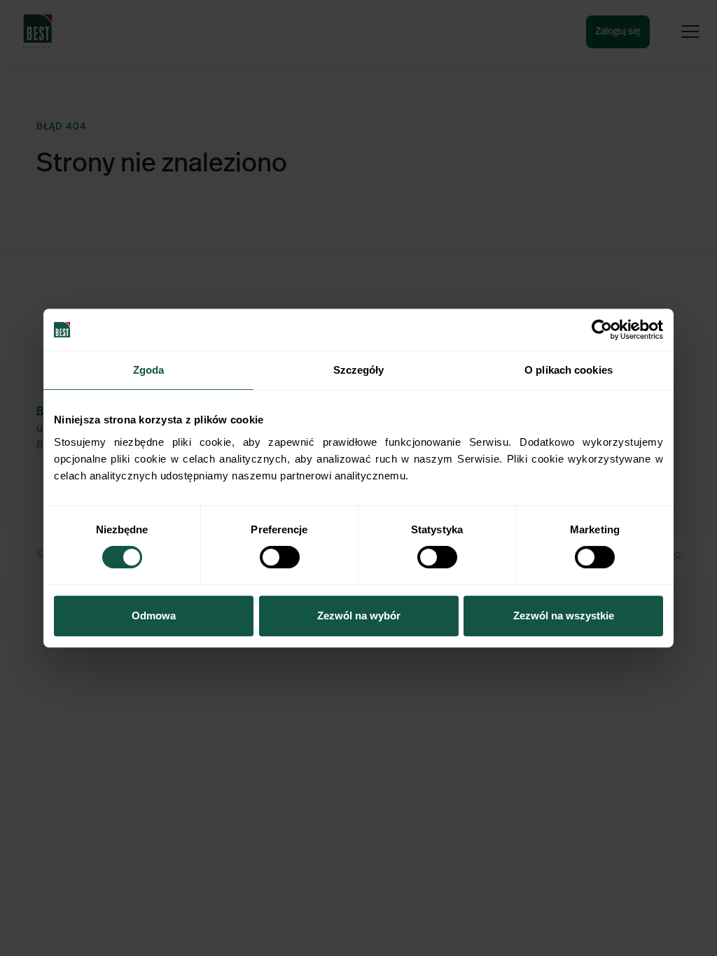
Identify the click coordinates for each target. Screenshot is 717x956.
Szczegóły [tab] (358, 370)
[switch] (280, 557)
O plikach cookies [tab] (568, 370)
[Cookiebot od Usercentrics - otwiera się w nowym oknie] (602, 329)
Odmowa (154, 615)
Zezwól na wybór (359, 615)
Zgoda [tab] (149, 370)
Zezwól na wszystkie (563, 615)
